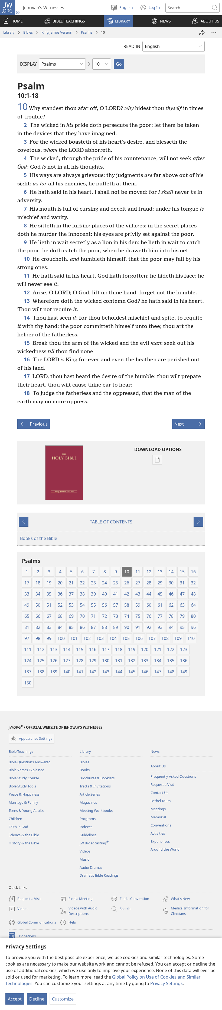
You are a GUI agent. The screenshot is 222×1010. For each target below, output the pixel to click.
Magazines (88, 802)
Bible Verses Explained (26, 769)
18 (27, 392)
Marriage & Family (23, 802)
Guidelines (88, 834)
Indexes (86, 826)
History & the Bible (24, 843)
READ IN (131, 46)
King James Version (56, 32)
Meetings (158, 808)
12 (27, 292)
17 (27, 376)
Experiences (160, 841)
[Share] (202, 32)
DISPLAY (28, 64)
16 (27, 359)
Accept (15, 999)
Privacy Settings (166, 983)
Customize (63, 999)
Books (85, 769)
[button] (64, 21)
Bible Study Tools (22, 786)
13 (27, 300)
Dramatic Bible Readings (99, 875)
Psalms (86, 32)
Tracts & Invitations (95, 786)
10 (22, 106)
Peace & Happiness (24, 794)
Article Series (90, 794)
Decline (36, 999)
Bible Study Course (24, 778)
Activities (158, 833)
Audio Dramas (91, 867)
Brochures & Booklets (97, 778)
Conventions (161, 825)
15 (27, 342)
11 (27, 275)
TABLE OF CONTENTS (111, 522)
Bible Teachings (21, 751)
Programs (88, 818)
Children (15, 818)
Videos (85, 851)
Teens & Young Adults (26, 810)
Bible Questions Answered (30, 762)
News (155, 751)
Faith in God (18, 826)
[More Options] (214, 32)
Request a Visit (162, 784)
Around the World (165, 849)
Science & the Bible (24, 834)
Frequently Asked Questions (173, 776)
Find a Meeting (76, 899)
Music (84, 859)
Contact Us (159, 792)
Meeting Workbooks (96, 810)
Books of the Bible (38, 538)
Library (9, 32)
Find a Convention (130, 899)
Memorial (158, 817)
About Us (158, 766)
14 (27, 317)
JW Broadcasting (94, 843)
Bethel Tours (161, 800)
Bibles (28, 32)
